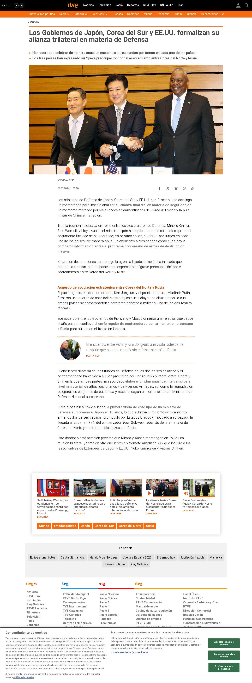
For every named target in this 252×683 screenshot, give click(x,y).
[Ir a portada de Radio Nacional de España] (116, 585)
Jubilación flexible (192, 557)
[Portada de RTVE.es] (73, 5)
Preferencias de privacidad (224, 667)
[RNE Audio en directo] (22, 5)
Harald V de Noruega (103, 557)
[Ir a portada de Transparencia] (180, 585)
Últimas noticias (114, 564)
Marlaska (216, 557)
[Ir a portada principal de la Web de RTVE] (43, 584)
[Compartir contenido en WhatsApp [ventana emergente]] (184, 187)
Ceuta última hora (73, 557)
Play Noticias (139, 564)
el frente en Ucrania (109, 329)
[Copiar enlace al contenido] (192, 187)
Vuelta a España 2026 (137, 557)
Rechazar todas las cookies (224, 655)
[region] (126, 655)
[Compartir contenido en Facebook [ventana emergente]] (159, 187)
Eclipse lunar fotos (43, 557)
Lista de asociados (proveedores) (129, 652)
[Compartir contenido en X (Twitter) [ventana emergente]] (168, 187)
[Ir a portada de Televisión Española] (79, 585)
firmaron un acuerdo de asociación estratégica (93, 298)
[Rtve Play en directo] (16, 5)
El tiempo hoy (166, 557)
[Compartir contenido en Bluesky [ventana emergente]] (176, 187)
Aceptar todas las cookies (224, 643)
